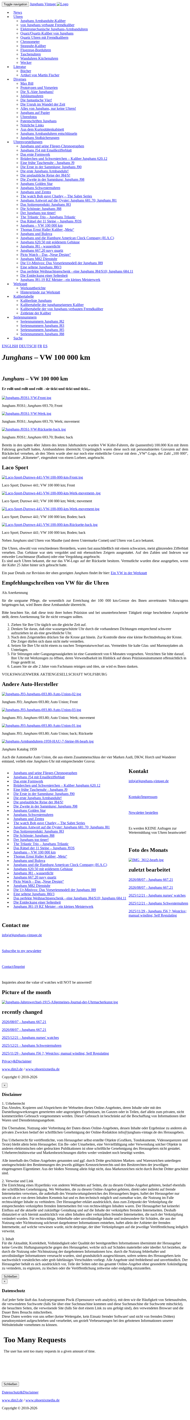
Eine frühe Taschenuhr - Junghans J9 (47, 163)
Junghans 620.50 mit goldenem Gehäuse (50, 242)
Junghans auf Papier (35, 113)
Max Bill (26, 83)
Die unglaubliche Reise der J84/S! (45, 175)
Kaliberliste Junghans (36, 301)
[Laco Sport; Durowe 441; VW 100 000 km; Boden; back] (50, 509)
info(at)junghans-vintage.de (149, 781)
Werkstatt (20, 284)
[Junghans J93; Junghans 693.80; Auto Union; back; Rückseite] (41, 726)
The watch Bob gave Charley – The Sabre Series (56, 196)
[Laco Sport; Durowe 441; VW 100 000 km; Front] (42, 477)
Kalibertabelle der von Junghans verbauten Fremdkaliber (61, 309)
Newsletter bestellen (143, 813)
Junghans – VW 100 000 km (41, 225)
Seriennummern (25, 317)
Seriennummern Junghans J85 (42, 330)
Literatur (19, 67)
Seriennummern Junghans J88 (42, 334)
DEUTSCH (28, 346)
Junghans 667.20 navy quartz (41, 250)
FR (40, 346)
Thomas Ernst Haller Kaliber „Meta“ (47, 230)
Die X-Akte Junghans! (37, 92)
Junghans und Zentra (35, 192)
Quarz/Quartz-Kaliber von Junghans (46, 33)
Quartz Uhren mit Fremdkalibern (44, 37)
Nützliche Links (32, 125)
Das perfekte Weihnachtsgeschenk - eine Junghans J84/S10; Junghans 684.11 (76, 271)
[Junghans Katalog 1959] (48, 741)
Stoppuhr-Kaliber (33, 46)
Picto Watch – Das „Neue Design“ (45, 255)
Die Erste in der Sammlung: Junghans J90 (51, 167)
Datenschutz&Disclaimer (20, 1392)
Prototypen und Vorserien (39, 88)
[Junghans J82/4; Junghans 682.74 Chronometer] (146, 860)
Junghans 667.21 (151, 880)
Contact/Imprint (13, 967)
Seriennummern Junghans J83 (42, 326)
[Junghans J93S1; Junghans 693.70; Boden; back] (34, 429)
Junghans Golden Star (36, 184)
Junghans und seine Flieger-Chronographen (52, 146)
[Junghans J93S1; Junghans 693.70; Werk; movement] (26, 413)
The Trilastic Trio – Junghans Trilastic (48, 217)
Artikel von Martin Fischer (39, 75)
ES (45, 346)
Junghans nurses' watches (157, 895)
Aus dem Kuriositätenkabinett (42, 129)
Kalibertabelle (23, 296)
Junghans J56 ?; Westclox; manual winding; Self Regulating (158, 913)
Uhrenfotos (28, 117)
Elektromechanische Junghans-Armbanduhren (54, 29)
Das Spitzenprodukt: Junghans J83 (45, 204)
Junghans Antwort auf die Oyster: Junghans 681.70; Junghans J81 (68, 200)
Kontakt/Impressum (143, 797)
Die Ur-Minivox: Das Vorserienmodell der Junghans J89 (61, 263)
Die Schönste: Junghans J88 (40, 209)
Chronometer (30, 42)
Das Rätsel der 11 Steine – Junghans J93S (51, 221)
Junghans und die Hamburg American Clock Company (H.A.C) (67, 238)
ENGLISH (10, 346)
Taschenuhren (30, 54)
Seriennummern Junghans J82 (42, 321)
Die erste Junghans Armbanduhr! (44, 171)
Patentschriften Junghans (38, 121)
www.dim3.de (12, 1069)
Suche (17, 338)
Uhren (18, 17)
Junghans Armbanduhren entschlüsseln (48, 133)
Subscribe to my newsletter (21, 951)
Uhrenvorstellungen (27, 142)
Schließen (10, 1276)
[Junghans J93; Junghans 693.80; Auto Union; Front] (41, 694)
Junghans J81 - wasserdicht (40, 246)
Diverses (19, 79)
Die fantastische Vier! (36, 100)
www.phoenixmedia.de (42, 1069)
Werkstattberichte (33, 288)
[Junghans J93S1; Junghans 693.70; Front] (26, 398)
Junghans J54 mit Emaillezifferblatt (46, 150)
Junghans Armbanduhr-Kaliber (43, 21)
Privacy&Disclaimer (17, 1061)
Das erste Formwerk (35, 154)
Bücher (25, 71)
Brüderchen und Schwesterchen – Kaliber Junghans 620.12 (63, 159)
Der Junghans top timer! (38, 213)
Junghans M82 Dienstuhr (38, 259)
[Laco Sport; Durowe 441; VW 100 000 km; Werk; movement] (51, 493)
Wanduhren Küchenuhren (39, 58)
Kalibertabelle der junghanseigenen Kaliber (52, 305)
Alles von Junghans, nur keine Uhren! (48, 108)
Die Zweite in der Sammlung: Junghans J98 (52, 179)
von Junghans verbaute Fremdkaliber (47, 25)
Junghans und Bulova (36, 234)
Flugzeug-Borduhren (35, 50)
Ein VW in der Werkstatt (129, 573)
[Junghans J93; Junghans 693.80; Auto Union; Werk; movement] (41, 710)
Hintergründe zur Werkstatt (40, 292)
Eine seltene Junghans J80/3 (40, 267)
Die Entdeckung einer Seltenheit (44, 275)
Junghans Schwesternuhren (40, 188)
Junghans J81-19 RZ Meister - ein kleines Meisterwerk (60, 280)
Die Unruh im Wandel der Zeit (42, 104)
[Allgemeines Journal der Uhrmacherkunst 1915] (60, 1002)
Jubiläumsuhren (31, 96)
